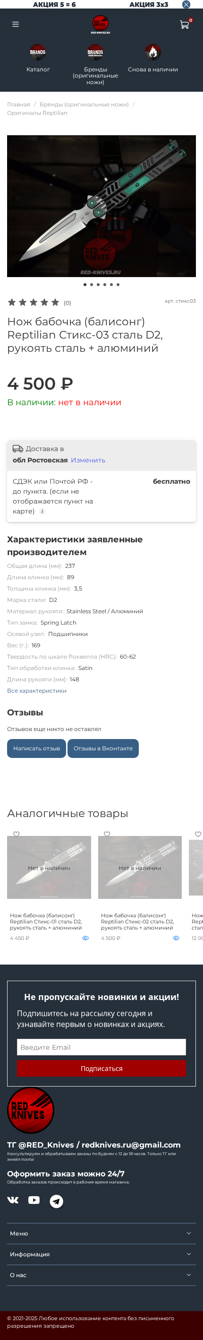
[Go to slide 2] (91, 284)
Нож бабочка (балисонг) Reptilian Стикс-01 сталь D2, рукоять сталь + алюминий (46, 922)
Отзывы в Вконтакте (103, 748)
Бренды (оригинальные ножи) (95, 75)
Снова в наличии (153, 68)
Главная (18, 104)
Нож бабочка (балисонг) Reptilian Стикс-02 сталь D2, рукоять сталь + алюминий (137, 922)
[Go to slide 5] (111, 284)
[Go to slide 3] (98, 284)
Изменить (88, 460)
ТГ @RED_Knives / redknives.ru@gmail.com (94, 1144)
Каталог (38, 68)
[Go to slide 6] (118, 284)
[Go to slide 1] (85, 284)
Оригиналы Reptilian (37, 112)
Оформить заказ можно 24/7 (66, 1173)
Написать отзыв (36, 748)
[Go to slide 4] (104, 284)
